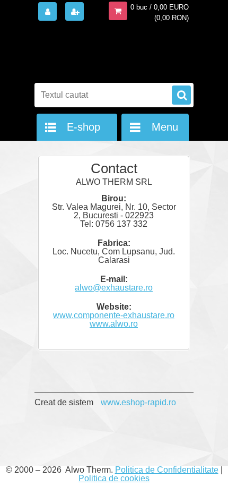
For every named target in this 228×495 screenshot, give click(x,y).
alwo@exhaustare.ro (114, 287)
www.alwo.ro (114, 323)
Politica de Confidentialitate (166, 469)
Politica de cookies (114, 478)
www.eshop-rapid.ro (138, 402)
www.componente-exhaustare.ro (113, 315)
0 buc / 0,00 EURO (159, 7)
